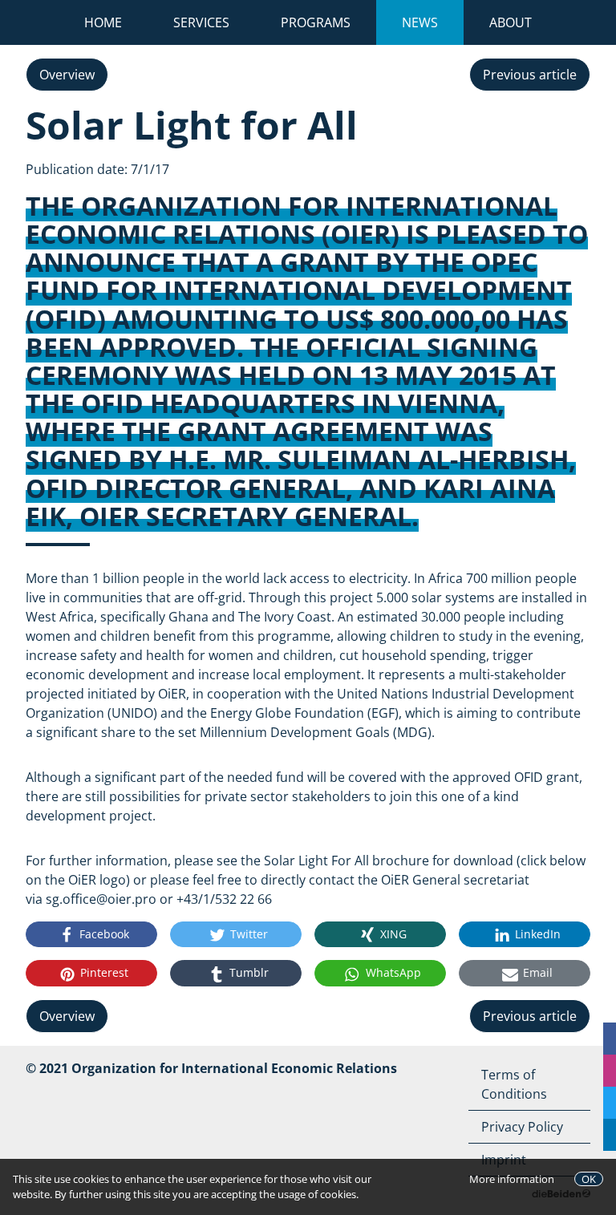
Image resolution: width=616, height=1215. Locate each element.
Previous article (530, 74)
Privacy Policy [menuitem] (522, 1127)
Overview (67, 74)
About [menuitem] (510, 22)
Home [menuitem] (103, 22)
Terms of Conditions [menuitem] (514, 1084)
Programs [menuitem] (316, 22)
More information (511, 1179)
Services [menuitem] (201, 22)
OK (589, 1179)
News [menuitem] (433, 22)
